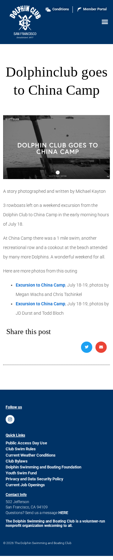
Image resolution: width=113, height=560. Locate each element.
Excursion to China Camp (40, 285)
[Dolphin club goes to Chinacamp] (56, 177)
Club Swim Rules (21, 449)
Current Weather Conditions (31, 455)
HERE (63, 512)
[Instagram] (10, 419)
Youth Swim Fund (21, 473)
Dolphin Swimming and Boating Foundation (43, 467)
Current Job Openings (25, 484)
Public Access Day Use (26, 443)
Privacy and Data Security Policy (34, 479)
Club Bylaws (17, 461)
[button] (105, 21)
